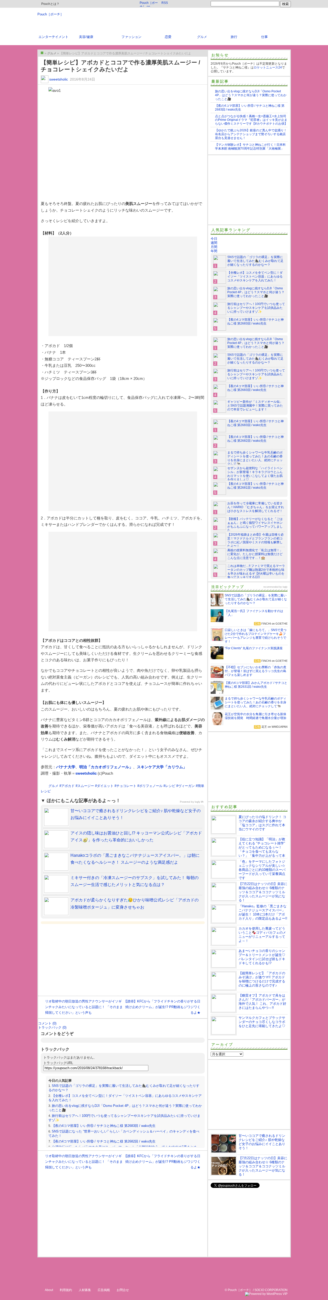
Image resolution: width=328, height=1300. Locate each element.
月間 (214, 247)
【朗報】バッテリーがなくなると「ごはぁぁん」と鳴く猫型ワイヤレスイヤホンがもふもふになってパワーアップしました (255, 524)
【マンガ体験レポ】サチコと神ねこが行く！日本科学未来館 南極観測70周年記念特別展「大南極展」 (250, 146)
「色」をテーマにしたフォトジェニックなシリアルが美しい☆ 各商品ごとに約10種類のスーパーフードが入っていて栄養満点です (262, 870)
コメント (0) (47, 1023)
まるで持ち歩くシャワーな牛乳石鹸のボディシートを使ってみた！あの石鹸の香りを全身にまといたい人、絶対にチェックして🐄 (255, 458)
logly (285, 587)
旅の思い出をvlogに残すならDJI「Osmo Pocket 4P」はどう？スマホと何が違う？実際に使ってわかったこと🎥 (250, 95)
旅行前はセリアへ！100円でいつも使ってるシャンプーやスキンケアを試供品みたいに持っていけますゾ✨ (256, 307)
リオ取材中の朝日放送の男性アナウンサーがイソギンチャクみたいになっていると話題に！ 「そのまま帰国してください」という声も (84, 1007)
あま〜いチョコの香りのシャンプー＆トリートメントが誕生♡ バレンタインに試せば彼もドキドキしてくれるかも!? (262, 957)
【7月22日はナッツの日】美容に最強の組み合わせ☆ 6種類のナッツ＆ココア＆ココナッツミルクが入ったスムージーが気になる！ (263, 892)
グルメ (202, 37)
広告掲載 (104, 1290)
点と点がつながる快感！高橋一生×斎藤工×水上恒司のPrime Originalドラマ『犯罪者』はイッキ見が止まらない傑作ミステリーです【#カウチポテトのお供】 (251, 120)
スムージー (85, 786)
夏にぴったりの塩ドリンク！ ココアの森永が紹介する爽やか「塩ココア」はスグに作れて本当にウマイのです (262, 823)
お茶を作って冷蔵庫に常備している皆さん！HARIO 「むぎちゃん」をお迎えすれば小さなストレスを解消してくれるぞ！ (255, 507)
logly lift (199, 801)
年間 (214, 251)
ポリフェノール (150, 786)
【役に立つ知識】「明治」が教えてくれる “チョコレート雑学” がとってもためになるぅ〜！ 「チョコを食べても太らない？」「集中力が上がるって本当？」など (248, 849)
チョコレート (126, 786)
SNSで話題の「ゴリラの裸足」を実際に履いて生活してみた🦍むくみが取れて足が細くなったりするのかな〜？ (255, 261)
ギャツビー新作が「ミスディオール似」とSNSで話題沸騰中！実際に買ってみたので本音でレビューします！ (255, 405)
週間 (214, 243)
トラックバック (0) (52, 1027)
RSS (164, 3)
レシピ (170, 786)
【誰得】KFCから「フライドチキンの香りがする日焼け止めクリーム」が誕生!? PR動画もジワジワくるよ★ (162, 1007)
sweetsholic (58, 79)
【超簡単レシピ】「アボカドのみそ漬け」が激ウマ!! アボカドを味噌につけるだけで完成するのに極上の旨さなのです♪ (262, 979)
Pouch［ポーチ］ (50, 14)
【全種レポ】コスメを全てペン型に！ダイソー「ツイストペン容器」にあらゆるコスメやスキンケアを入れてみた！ (255, 276)
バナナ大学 (65, 767)
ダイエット (105, 786)
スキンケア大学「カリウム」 (162, 767)
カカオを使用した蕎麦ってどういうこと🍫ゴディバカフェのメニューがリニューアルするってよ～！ (262, 935)
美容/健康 (86, 37)
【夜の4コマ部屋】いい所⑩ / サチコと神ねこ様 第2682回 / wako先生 (104, 1141)
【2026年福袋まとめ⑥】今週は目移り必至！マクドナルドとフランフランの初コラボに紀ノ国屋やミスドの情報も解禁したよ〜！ (255, 540)
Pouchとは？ (49, 4)
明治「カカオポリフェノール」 (106, 767)
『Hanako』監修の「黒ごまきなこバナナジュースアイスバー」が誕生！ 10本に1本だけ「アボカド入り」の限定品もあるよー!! (263, 912)
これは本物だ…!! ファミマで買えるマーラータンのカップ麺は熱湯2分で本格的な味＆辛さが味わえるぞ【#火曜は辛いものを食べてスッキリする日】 (256, 571)
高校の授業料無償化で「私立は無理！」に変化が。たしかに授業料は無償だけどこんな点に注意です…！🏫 (255, 554)
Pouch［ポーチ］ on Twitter (149, 4)
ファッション (131, 37)
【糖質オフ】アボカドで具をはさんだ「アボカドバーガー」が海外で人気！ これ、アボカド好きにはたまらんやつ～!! (262, 1001)
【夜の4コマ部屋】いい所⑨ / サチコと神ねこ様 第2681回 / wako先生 (255, 485)
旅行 (234, 37)
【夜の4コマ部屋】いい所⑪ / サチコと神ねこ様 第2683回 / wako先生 (104, 1126)
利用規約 (66, 1290)
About (49, 1290)
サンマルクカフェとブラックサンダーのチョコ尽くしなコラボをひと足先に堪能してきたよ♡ (262, 1022)
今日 (214, 239)
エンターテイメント (53, 37)
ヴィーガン (186, 786)
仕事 (264, 37)
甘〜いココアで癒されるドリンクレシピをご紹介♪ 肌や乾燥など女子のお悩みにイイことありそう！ (262, 1142)
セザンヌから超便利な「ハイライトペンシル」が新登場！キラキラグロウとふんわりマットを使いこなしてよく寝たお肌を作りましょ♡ (255, 473)
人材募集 (85, 1290)
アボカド (68, 786)
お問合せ (123, 1290)
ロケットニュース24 (268, 67)
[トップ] (42, 53)
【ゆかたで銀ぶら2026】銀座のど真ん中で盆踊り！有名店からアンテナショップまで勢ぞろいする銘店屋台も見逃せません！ (251, 134)
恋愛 (168, 37)
